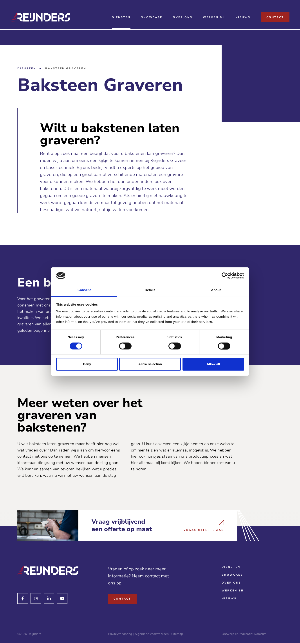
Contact (275, 17)
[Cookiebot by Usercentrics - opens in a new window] (225, 275)
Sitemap (177, 634)
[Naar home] (47, 571)
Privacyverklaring (120, 634)
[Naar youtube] (62, 598)
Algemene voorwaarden (152, 634)
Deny (87, 364)
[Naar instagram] (36, 598)
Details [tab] (150, 290)
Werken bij (214, 17)
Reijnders (34, 634)
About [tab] (216, 290)
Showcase (151, 17)
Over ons (182, 17)
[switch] (125, 345)
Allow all (213, 364)
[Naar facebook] (22, 598)
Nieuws (242, 17)
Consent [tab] (84, 290)
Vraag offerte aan (204, 529)
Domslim (260, 634)
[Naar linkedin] (49, 598)
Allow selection (150, 364)
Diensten (121, 17)
